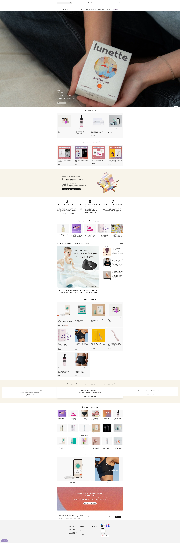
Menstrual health (120, 253)
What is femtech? (72, 529)
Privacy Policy (82, 526)
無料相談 (115, 9)
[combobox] (64, 3)
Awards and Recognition (73, 527)
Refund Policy (82, 534)
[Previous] (175, 107)
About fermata (71, 524)
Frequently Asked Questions (84, 533)
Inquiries (70, 530)
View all (121, 141)
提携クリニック (109, 9)
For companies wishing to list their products (73, 533)
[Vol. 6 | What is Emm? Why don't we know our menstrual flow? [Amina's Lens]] (107, 252)
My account (71, 535)
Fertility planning (107, 266)
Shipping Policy (82, 531)
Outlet (75, 9)
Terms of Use (82, 524)
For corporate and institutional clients (95, 9)
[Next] (177, 107)
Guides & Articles (67, 9)
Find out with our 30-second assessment (71, 189)
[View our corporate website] (90, 499)
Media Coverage (71, 526)
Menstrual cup (114, 253)
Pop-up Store (81, 9)
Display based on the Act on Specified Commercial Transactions (84, 529)
